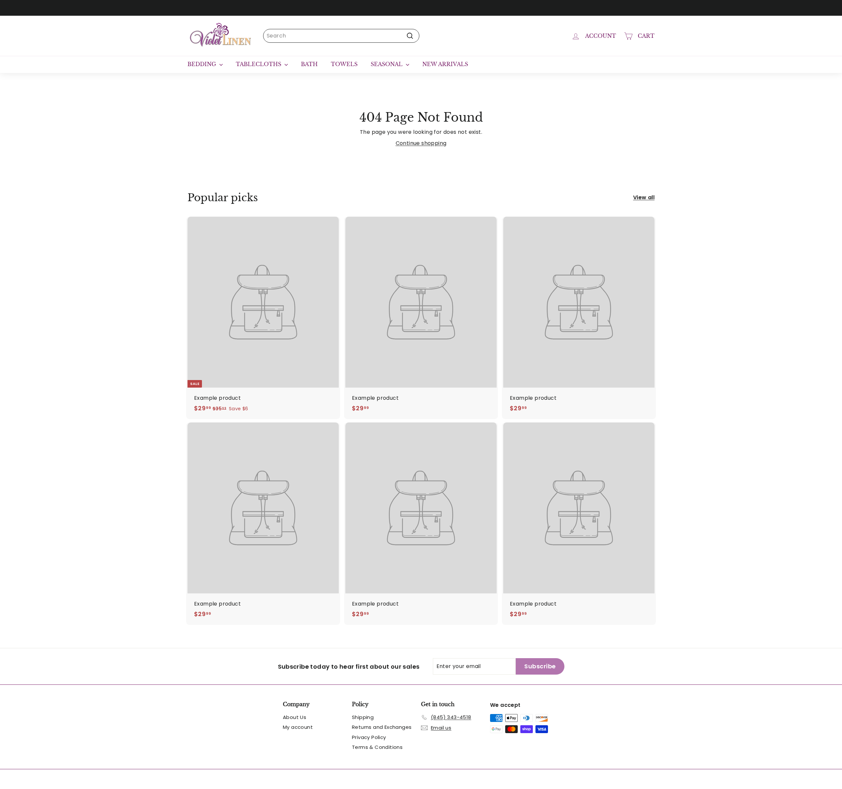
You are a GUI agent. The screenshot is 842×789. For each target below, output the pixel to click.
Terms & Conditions (377, 747)
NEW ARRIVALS (445, 64)
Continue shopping (421, 143)
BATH (309, 64)
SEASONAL (387, 64)
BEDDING (202, 64)
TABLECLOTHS (259, 64)
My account (298, 727)
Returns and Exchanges (381, 727)
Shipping (363, 717)
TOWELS (344, 64)
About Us (294, 717)
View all (644, 197)
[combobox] (341, 36)
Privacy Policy (369, 737)
